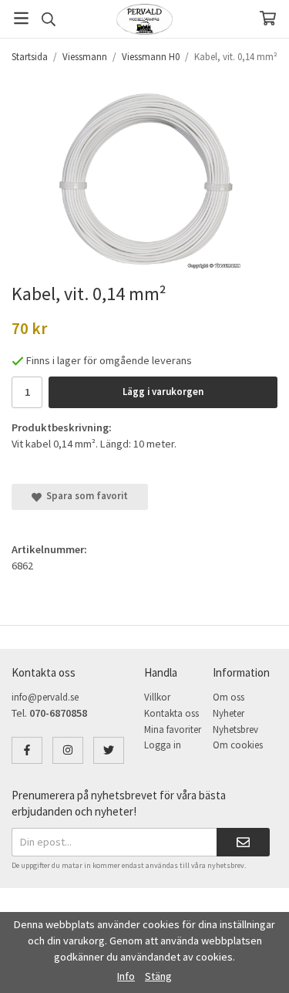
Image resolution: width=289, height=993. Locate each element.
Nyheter (228, 713)
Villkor (157, 697)
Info (126, 976)
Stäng (158, 976)
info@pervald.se (45, 697)
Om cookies (238, 745)
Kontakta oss (171, 713)
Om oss (228, 697)
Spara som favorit (85, 495)
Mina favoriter (172, 729)
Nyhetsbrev (235, 729)
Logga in (162, 745)
